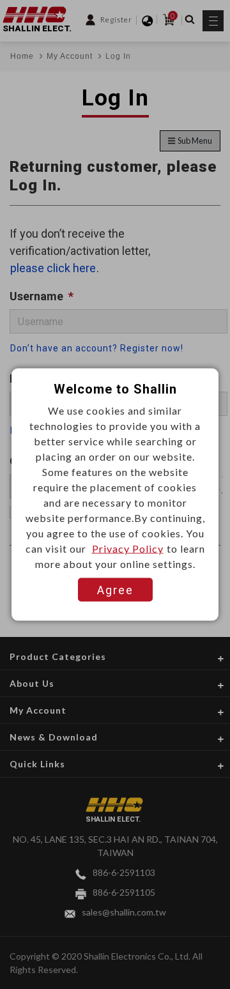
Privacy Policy (128, 548)
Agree (115, 590)
